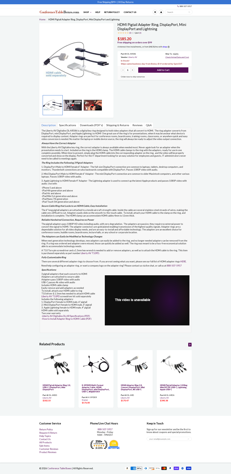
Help (97, 12)
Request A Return (48, 432)
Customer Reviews (48, 449)
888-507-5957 (186, 6)
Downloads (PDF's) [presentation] (91, 125)
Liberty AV (132, 57)
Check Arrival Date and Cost (177, 57)
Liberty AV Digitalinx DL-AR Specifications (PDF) (66, 316)
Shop (86, 12)
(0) (137, 33)
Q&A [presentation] (149, 125)
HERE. (183, 261)
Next (109, 106)
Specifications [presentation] (68, 125)
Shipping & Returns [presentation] (117, 125)
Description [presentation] (48, 125)
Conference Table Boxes (59, 468)
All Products (45, 442)
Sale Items (44, 445)
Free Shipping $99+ (107, 2)
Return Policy (112, 12)
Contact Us (130, 12)
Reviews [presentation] (137, 125)
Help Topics (45, 436)
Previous (43, 106)
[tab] (48, 125)
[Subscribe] (188, 439)
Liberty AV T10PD (50, 296)
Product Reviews (47, 452)
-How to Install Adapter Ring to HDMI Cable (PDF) (66, 318)
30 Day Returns (126, 2)
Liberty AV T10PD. (90, 253)
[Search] (189, 12)
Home (42, 19)
